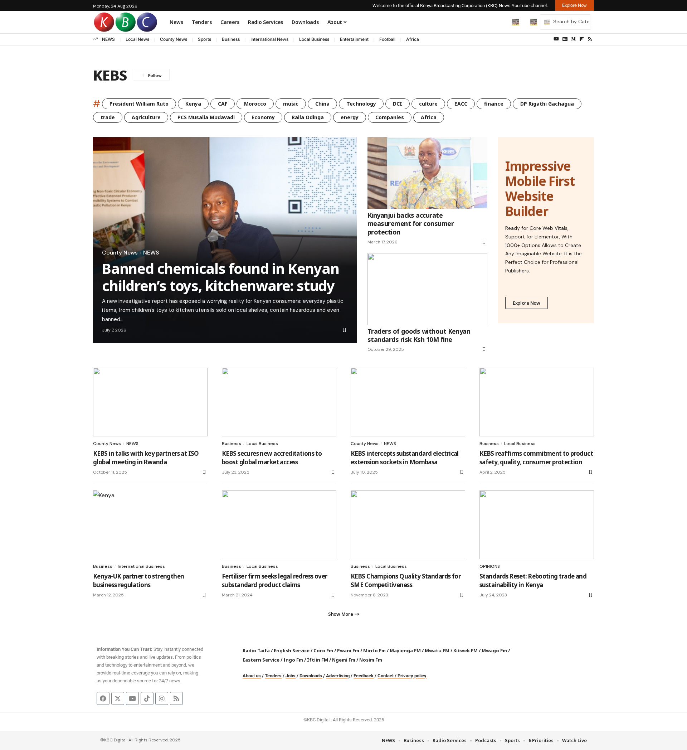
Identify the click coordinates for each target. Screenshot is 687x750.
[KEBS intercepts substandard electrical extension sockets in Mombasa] (408, 402)
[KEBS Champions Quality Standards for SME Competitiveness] (408, 524)
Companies (389, 117)
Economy (263, 117)
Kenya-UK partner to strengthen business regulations (138, 580)
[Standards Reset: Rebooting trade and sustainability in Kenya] (536, 524)
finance (493, 103)
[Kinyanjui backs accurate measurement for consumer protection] (427, 173)
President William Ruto (139, 103)
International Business (141, 566)
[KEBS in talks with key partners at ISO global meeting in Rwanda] (150, 402)
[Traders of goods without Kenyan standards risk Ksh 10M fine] (427, 289)
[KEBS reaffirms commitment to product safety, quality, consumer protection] (536, 402)
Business (231, 39)
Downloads (310, 675)
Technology (361, 103)
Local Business (314, 39)
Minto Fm (374, 650)
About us (252, 675)
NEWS (108, 39)
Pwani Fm (348, 650)
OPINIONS (489, 566)
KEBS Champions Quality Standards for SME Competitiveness (406, 580)
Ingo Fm (293, 660)
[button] (500, 22)
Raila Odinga (308, 117)
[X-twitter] (117, 698)
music (290, 103)
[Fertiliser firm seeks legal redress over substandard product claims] (279, 524)
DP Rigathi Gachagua (547, 103)
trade (108, 117)
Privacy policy (412, 675)
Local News (137, 39)
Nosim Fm (370, 660)
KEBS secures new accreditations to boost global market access (272, 457)
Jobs (291, 675)
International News (269, 39)
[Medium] (573, 39)
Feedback (364, 675)
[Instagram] (161, 698)
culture (428, 103)
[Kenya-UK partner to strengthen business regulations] (150, 524)
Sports (204, 39)
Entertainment (354, 39)
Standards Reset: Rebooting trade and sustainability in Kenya (532, 580)
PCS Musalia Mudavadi (206, 117)
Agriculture (146, 117)
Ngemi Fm (343, 660)
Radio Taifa (256, 650)
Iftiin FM (317, 660)
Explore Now (526, 303)
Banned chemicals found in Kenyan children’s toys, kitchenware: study (220, 276)
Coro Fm (323, 650)
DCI (397, 103)
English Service (292, 650)
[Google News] (565, 39)
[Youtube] (132, 698)
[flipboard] (582, 39)
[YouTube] (556, 39)
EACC (460, 103)
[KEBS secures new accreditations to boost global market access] (279, 402)
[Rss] (590, 39)
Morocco (255, 103)
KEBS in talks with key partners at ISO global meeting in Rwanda (146, 457)
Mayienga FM (405, 650)
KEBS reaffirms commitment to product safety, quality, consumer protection (536, 457)
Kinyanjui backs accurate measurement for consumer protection (410, 223)
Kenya (193, 103)
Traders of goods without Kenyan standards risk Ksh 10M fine (418, 335)
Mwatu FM (437, 650)
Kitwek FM (465, 650)
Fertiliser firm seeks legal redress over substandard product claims (274, 580)
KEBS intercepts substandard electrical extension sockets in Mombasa (405, 457)
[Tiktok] (147, 698)
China (322, 103)
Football (387, 39)
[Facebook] (103, 698)
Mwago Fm (494, 650)
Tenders (273, 675)
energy (350, 117)
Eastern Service (261, 660)
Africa (412, 39)
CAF (222, 103)
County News (173, 39)
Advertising (338, 675)
